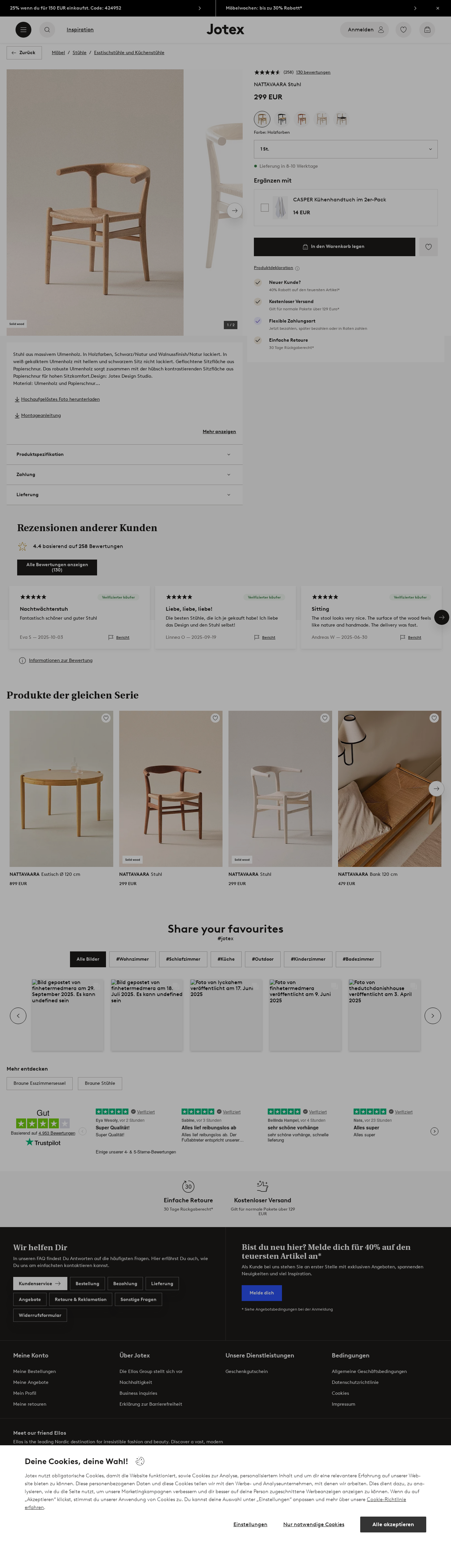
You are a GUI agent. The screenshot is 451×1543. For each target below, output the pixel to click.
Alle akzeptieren (393, 1524)
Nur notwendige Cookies (313, 1524)
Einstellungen (250, 1524)
